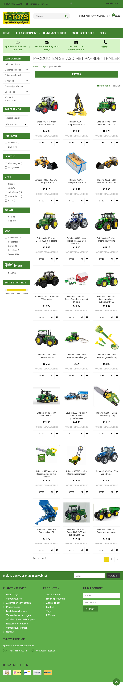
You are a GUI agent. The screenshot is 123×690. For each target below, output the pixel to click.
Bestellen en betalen (16, 611)
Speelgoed (10, 92)
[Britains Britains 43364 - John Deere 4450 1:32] (46, 325)
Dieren (12, 246)
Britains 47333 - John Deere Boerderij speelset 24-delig (76, 299)
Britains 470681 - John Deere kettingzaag (106, 414)
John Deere (15, 192)
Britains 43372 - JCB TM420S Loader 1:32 (106, 181)
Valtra (12, 201)
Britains (13, 143)
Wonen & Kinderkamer (10, 99)
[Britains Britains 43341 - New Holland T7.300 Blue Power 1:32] (76, 209)
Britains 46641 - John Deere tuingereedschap (106, 356)
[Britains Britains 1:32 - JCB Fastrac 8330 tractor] (46, 267)
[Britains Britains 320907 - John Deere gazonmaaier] (76, 442)
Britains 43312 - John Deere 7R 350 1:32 (106, 239)
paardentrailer (55, 66)
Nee (12, 273)
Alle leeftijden (16, 163)
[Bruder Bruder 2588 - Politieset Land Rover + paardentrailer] (76, 383)
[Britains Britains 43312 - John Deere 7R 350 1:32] (106, 209)
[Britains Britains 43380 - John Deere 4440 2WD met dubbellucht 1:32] (76, 500)
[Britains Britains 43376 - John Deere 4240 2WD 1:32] (106, 92)
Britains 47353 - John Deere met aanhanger (106, 530)
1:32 (12, 221)
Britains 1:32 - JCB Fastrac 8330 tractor (46, 297)
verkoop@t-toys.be (45, 650)
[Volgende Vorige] (117, 559)
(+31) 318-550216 (18, 650)
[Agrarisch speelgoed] (16, 17)
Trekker (13, 254)
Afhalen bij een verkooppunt (20, 619)
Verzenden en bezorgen (18, 615)
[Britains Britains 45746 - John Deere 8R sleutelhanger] (76, 325)
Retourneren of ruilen (17, 623)
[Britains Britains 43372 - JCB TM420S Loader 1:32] (106, 150)
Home (6, 33)
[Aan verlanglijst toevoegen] (57, 143)
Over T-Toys (12, 594)
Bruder (12, 147)
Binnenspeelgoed (54, 33)
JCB (11, 188)
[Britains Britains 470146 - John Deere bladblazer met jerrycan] (46, 442)
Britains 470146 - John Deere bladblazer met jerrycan (46, 474)
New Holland (15, 196)
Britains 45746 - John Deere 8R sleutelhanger (76, 356)
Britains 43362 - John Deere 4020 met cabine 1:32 (46, 241)
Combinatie (14, 242)
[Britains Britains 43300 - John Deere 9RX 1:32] (46, 383)
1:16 (11, 217)
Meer (103, 33)
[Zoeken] (66, 16)
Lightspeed (66, 686)
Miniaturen (9, 81)
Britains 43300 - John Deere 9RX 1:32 (46, 414)
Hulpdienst (14, 250)
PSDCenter (45, 686)
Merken (50, 607)
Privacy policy (13, 607)
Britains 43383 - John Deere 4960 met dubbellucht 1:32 (106, 299)
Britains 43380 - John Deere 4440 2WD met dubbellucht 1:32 (76, 532)
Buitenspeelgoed (83, 33)
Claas (12, 184)
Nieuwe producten (55, 598)
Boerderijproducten (14, 86)
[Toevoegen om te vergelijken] (51, 143)
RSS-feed (51, 615)
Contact (10, 632)
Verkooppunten (14, 598)
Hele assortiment (26, 33)
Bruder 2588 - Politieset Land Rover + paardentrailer (76, 415)
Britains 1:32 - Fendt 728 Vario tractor (107, 472)
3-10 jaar (13, 167)
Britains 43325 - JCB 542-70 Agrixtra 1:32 (46, 181)
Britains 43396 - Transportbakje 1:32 (76, 181)
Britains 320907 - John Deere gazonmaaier (76, 472)
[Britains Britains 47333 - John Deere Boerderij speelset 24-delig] (76, 267)
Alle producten (53, 594)
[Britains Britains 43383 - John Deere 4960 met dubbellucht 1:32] (106, 267)
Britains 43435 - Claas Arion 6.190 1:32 (46, 123)
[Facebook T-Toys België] (71, 4)
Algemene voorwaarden (18, 603)
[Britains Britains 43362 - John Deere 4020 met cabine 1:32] (46, 209)
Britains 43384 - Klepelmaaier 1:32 (76, 123)
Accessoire (14, 238)
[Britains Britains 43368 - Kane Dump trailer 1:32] (46, 500)
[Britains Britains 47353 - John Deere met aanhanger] (106, 500)
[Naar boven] (116, 682)
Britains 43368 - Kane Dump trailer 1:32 (46, 530)
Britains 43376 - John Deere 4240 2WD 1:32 (106, 123)
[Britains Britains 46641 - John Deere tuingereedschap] (106, 325)
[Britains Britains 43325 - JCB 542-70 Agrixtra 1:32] (46, 150)
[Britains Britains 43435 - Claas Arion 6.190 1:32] (46, 92)
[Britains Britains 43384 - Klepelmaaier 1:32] (76, 92)
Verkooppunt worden (17, 628)
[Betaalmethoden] (7, 672)
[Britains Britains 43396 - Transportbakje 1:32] (76, 150)
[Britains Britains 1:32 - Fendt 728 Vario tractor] (106, 442)
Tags (44, 66)
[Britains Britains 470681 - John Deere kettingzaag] (106, 383)
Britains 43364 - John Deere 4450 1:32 (46, 356)
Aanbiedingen (53, 603)
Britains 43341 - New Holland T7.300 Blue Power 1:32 (76, 241)
